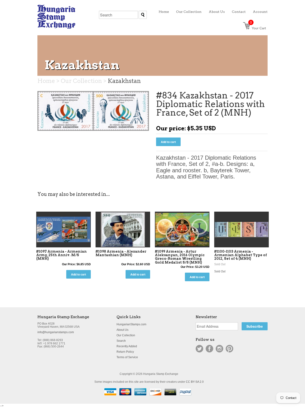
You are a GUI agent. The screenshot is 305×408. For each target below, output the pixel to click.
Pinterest (229, 348)
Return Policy (125, 351)
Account (260, 12)
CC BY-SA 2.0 (195, 381)
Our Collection (126, 335)
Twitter (199, 348)
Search (121, 340)
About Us (122, 330)
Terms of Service (127, 357)
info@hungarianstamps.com (55, 332)
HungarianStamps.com (131, 324)
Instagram (219, 348)
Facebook (209, 348)
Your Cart (258, 28)
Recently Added (127, 346)
